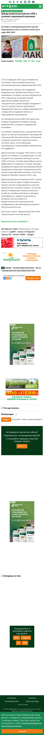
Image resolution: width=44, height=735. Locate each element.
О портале (11, 698)
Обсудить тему (33, 278)
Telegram (25, 638)
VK (29, 61)
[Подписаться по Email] (34, 2)
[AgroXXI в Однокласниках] (14, 2)
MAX (33, 61)
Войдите (6, 420)
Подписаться (22, 446)
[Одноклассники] (7, 278)
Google (38, 61)
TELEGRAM (18, 61)
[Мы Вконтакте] (10, 2)
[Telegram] (10, 278)
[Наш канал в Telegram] (17, 2)
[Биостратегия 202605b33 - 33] (22, 383)
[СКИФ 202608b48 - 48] (22, 395)
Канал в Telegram (26, 231)
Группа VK (6, 234)
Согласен (22, 731)
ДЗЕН (25, 61)
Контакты (32, 698)
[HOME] (2, 11)
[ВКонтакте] (4, 278)
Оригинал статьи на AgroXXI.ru (14, 221)
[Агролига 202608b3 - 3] (22, 243)
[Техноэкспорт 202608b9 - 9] (22, 344)
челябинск (8, 268)
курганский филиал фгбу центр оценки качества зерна (18, 271)
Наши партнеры (32, 701)
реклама (4, 238)
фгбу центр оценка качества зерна (23, 268)
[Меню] (40, 6)
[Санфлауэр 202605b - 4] (22, 257)
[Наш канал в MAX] (30, 2)
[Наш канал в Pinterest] (25, 2)
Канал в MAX (19, 234)
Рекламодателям (11, 701)
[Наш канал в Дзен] (21, 2)
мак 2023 (38, 268)
